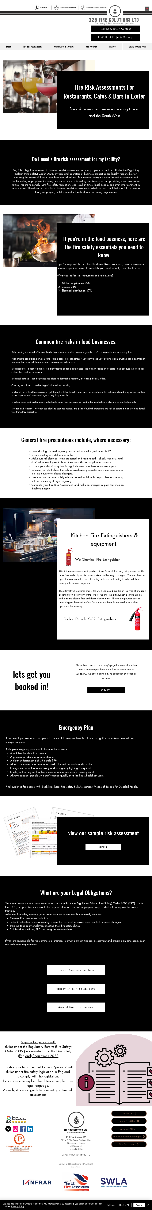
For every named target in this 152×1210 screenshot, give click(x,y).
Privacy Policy (17, 1206)
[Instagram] (15, 1129)
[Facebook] (23, 1129)
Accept (139, 1204)
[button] (146, 8)
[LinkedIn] (30, 1129)
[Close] (148, 1205)
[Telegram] (8, 1129)
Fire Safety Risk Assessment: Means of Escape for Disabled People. (99, 786)
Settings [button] (110, 1204)
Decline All (124, 1204)
